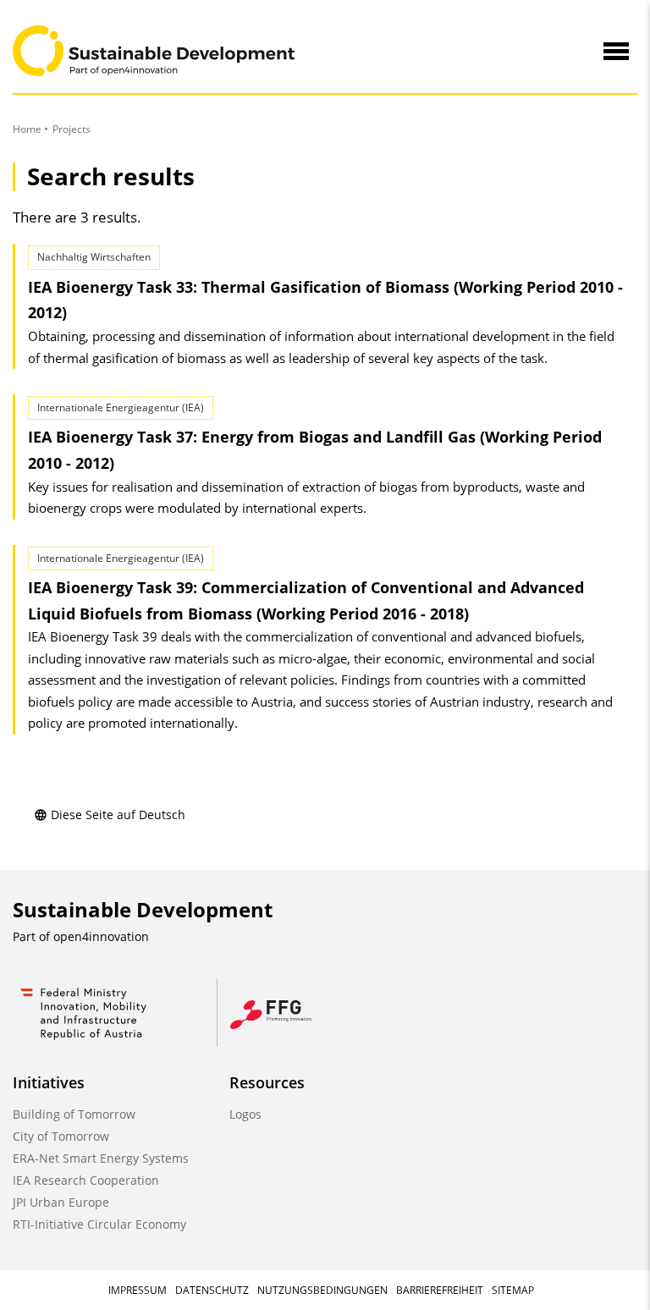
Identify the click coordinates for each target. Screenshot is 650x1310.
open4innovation (101, 936)
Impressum (137, 1290)
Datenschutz (212, 1290)
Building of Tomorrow (74, 1114)
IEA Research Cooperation (86, 1180)
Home (27, 129)
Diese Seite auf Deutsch (118, 814)
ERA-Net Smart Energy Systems (101, 1158)
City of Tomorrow (61, 1136)
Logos (245, 1114)
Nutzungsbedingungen (322, 1290)
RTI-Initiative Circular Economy (99, 1224)
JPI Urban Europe (61, 1202)
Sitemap (513, 1290)
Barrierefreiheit (439, 1290)
